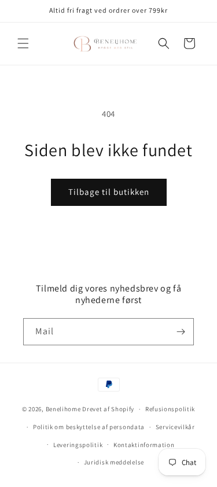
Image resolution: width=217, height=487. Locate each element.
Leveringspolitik (77, 445)
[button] (23, 43)
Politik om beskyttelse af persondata (89, 427)
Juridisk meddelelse (114, 462)
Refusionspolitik (170, 409)
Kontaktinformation (144, 445)
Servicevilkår (175, 427)
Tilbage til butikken (108, 191)
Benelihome (63, 409)
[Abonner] (180, 331)
